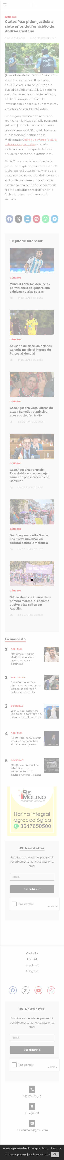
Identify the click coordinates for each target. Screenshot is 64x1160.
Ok (55, 1154)
